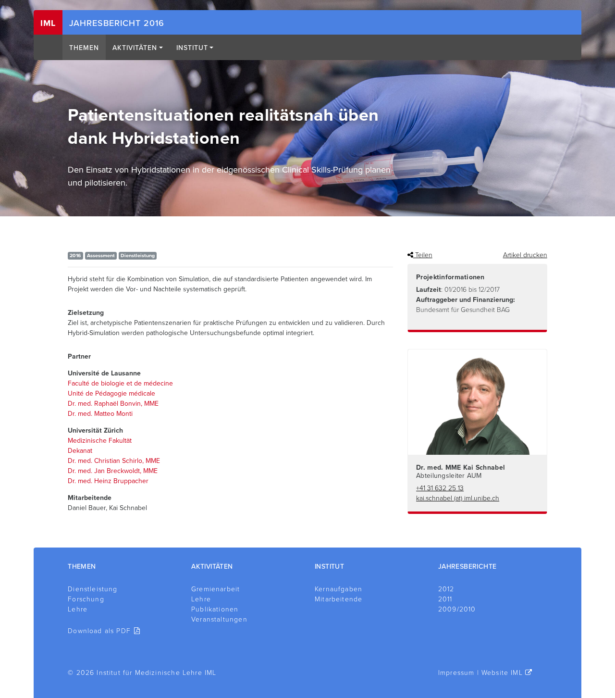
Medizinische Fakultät (100, 440)
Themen (84, 48)
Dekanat (80, 451)
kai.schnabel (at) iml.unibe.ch (457, 498)
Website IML (502, 673)
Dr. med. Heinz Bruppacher (108, 481)
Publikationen (214, 609)
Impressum (456, 673)
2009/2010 (457, 609)
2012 (446, 589)
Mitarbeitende (338, 599)
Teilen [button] (422, 255)
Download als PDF (99, 631)
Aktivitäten (134, 48)
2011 (445, 599)
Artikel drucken (525, 255)
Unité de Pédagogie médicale (111, 393)
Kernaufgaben (338, 589)
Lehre (77, 609)
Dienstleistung (92, 589)
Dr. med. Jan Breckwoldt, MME (113, 471)
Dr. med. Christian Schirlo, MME (114, 461)
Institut (192, 48)
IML (48, 23)
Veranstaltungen (219, 619)
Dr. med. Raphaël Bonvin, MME (113, 403)
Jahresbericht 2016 (116, 23)
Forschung (86, 599)
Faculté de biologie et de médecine (120, 383)
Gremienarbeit (215, 589)
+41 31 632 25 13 (440, 488)
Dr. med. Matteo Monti (100, 414)
